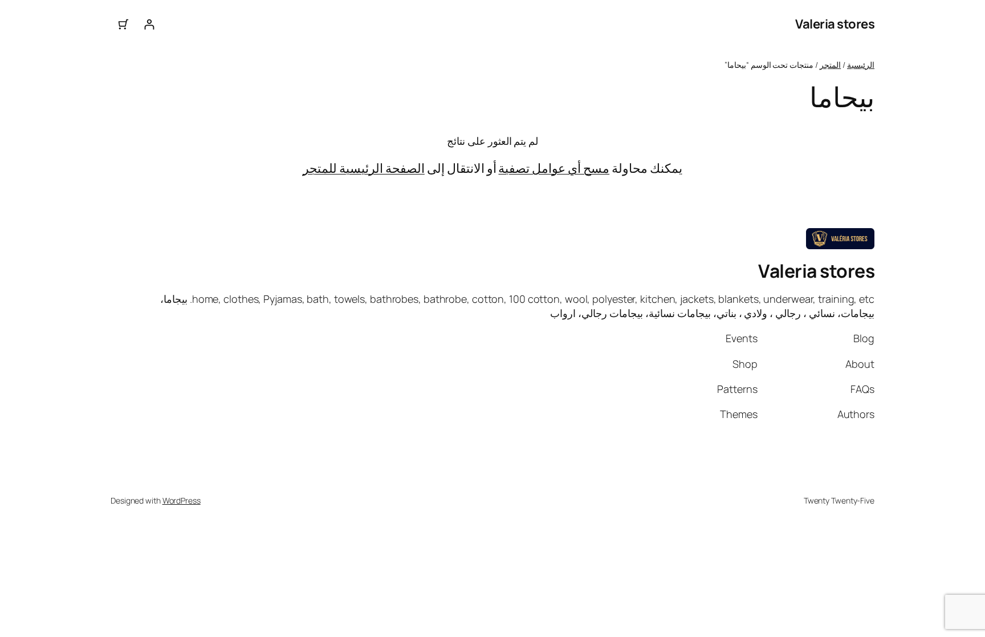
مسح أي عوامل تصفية (553, 168)
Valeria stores (834, 24)
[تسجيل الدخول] (149, 24)
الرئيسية (860, 64)
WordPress (181, 500)
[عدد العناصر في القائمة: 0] (123, 24)
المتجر (830, 64)
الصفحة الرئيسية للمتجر (364, 168)
